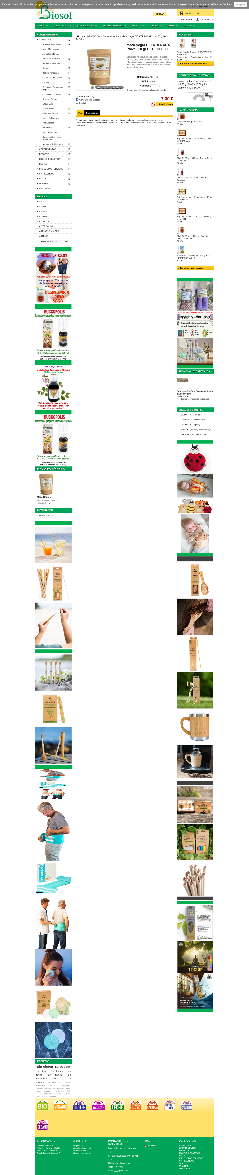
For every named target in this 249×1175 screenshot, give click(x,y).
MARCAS (186, 27)
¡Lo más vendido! (189, 110)
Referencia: (143, 77)
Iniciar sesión (207, 19)
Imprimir (82, 103)
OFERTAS (43, 184)
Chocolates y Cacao (51, 94)
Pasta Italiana (48, 123)
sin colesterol (58, 1088)
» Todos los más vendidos (190, 268)
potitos (39, 1093)
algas (39, 1091)
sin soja (58, 1078)
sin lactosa (57, 1071)
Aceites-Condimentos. (52, 44)
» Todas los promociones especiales (193, 399)
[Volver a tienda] (78, 36)
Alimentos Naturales (51, 63)
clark (68, 1091)
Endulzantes (47, 104)
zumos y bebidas (49, 1096)
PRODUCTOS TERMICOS (51, 169)
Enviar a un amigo (87, 96)
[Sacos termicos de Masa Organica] (195, 368)
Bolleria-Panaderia (50, 73)
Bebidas (46, 68)
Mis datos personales (82, 1153)
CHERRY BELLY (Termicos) (193, 434)
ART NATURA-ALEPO (49, 231)
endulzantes (65, 1085)
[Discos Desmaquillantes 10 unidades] (53, 1058)
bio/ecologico (62, 1066)
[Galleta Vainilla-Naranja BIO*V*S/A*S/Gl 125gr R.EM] (182, 44)
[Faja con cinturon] (53, 948)
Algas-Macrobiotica (50, 49)
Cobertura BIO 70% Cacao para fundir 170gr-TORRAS (195, 392)
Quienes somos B (47, 515)
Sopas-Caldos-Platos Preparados (51, 138)
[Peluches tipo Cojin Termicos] (195, 555)
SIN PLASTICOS (46, 174)
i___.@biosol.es (121, 1170)
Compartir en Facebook (89, 100)
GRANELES (44, 188)
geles (68, 1093)
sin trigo (42, 1071)
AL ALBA (43, 216)
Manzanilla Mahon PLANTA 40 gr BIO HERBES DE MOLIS (193, 258)
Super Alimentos (49, 132)
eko (38, 1096)
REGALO (153, 27)
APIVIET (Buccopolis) (190, 424)
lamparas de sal (44, 1088)
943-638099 (208, 95)
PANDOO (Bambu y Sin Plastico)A (196, 429)
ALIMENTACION (59, 27)
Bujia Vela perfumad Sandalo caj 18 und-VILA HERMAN (194, 141)
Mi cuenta (79, 1141)
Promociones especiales (194, 371)
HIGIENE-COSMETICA (111, 27)
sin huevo (55, 1074)
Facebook (152, 1145)
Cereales (46, 82)
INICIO (40, 27)
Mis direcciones (79, 1151)
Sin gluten (45, 1066)
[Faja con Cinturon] (52, 798)
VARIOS (169, 27)
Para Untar (47, 127)
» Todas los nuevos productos (192, 63)
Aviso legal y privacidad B (48, 1148)
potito (68, 1088)
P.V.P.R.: (145, 81)
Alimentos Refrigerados (52, 144)
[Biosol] (53, 10)
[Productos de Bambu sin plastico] (53, 768)
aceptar (240, 4)
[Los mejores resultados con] (53, 414)
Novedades (186, 35)
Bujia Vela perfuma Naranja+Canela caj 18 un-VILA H (195, 219)
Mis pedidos (78, 1145)
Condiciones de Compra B (48, 1153)
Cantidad (144, 86)
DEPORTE (135, 27)
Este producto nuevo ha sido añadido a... (47, 501)
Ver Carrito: (193, 13)
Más (80, 113)
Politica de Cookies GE (47, 1151)
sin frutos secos (55, 1083)
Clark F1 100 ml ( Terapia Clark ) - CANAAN (192, 180)
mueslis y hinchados (54, 1091)
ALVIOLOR (44, 221)
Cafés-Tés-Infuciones (52, 77)
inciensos (53, 1085)
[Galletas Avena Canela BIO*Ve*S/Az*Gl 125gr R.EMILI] (193, 44)
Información (45, 510)
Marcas (42, 196)
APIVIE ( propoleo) (47, 226)
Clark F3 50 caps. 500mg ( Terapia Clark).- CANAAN (192, 238)
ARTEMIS (43, 236)
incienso (60, 1093)
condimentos (49, 1093)
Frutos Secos (48, 108)
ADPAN (42, 206)
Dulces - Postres (49, 99)
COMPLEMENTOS (84, 27)
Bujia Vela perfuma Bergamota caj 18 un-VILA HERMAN (195, 199)
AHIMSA (43, 211)
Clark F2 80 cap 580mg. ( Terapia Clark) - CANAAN (195, 160)
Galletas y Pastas (50, 113)
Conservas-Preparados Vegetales (52, 88)
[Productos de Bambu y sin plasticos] (195, 900)
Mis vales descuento (82, 1148)
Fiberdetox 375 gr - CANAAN (190, 123)
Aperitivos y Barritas (51, 59)
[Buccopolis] (53, 465)
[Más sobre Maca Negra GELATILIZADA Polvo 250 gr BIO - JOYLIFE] (46, 484)
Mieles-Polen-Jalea (50, 118)
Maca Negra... (44, 497)
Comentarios (92, 113)
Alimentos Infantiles (50, 54)
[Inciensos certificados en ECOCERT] (195, 1011)
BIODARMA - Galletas (190, 415)
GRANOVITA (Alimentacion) (193, 420)
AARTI (42, 202)
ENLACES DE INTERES (191, 410)
